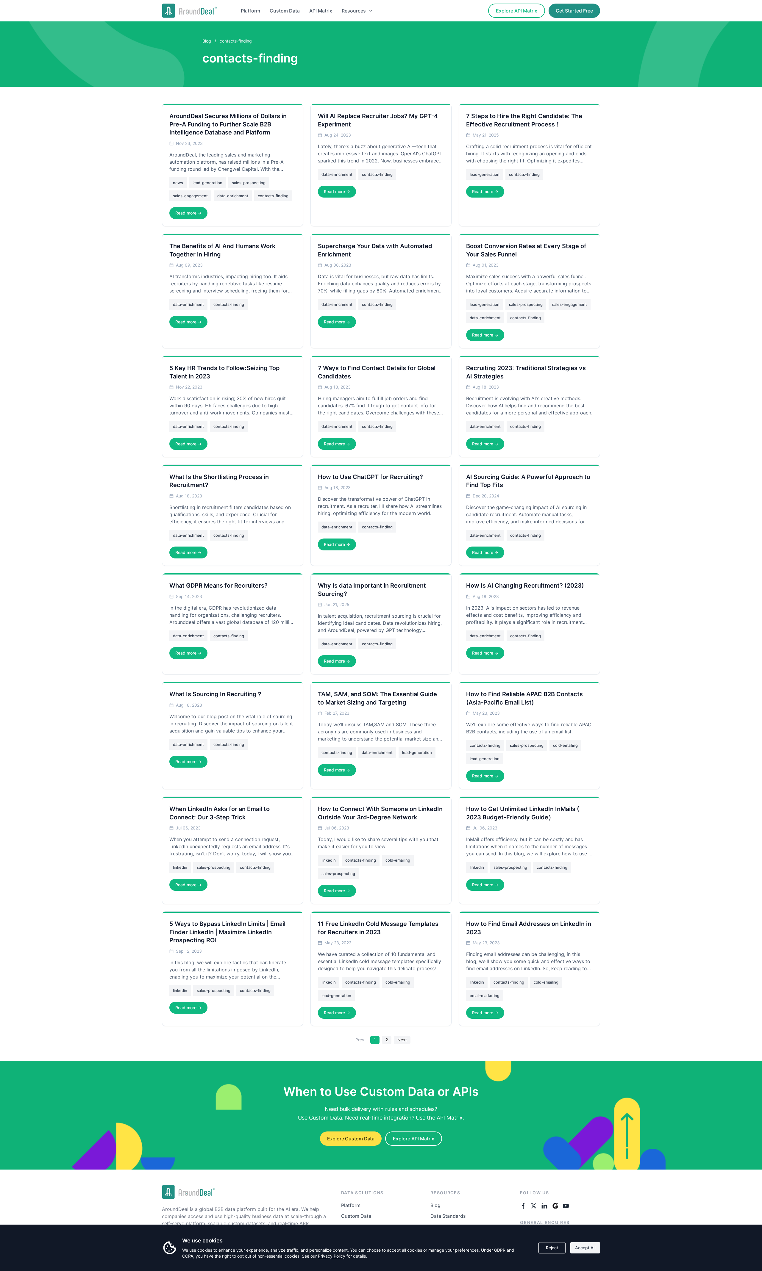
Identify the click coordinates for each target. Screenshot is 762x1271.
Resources (354, 11)
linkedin (180, 867)
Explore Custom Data (350, 1139)
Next (402, 1039)
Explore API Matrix (516, 11)
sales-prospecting (249, 182)
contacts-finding (273, 195)
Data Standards (448, 1216)
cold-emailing (565, 745)
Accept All (585, 1247)
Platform (250, 11)
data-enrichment (232, 195)
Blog (206, 40)
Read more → (188, 212)
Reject (552, 1247)
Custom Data (285, 11)
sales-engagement (190, 195)
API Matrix (320, 11)
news (178, 182)
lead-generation (207, 182)
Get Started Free (574, 11)
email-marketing (484, 995)
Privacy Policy (331, 1256)
